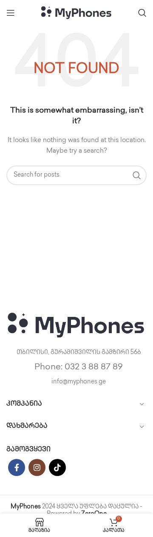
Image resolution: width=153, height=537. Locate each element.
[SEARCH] (137, 175)
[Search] (142, 12)
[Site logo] (76, 12)
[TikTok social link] (57, 467)
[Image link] (76, 325)
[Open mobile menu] (10, 12)
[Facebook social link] (16, 467)
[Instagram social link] (36, 467)
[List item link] (76, 367)
